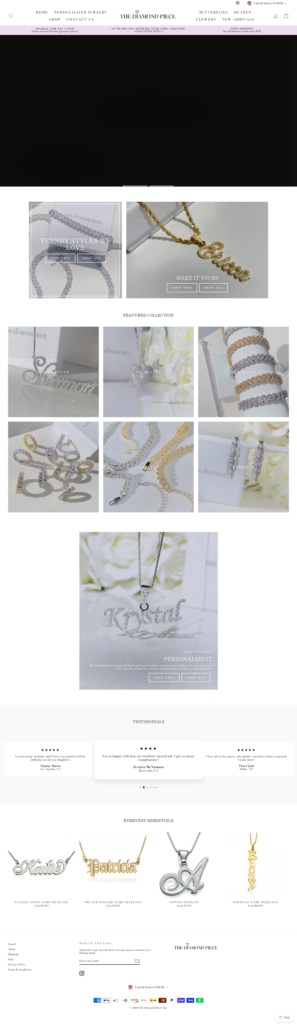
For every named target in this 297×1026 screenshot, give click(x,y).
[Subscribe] (137, 961)
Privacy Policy (16, 964)
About (11, 949)
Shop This (60, 258)
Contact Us (80, 19)
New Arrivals (238, 19)
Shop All (91, 258)
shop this (164, 678)
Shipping (13, 954)
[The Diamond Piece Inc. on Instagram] (81, 973)
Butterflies (213, 12)
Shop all (56, 173)
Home (42, 12)
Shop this (23, 173)
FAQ (10, 959)
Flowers (206, 19)
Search (12, 944)
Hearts (242, 12)
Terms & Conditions (19, 969)
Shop (55, 19)
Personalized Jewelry (80, 12)
